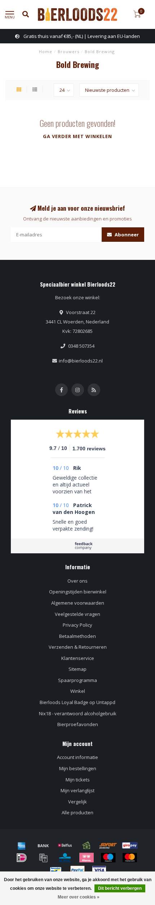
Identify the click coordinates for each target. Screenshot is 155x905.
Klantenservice (77, 658)
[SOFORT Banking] (108, 845)
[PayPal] (77, 870)
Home (45, 51)
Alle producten (77, 812)
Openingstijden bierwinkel (77, 591)
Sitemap (77, 669)
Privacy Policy (77, 625)
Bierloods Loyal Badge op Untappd (77, 702)
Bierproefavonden (77, 724)
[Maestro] (108, 857)
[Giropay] (130, 845)
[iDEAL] (22, 857)
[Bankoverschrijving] (43, 845)
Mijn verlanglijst (77, 790)
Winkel (77, 691)
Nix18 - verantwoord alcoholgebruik (77, 713)
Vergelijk (77, 801)
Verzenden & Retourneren (78, 647)
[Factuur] (43, 857)
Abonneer (126, 234)
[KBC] (65, 857)
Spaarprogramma (77, 680)
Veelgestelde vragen (77, 614)
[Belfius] (65, 845)
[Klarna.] (87, 857)
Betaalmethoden (77, 636)
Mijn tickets (78, 779)
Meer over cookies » (78, 897)
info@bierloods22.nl (81, 360)
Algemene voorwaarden (77, 603)
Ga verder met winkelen (77, 136)
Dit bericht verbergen (120, 888)
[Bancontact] (56, 870)
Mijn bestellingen (77, 768)
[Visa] (99, 870)
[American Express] (22, 845)
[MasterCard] (130, 857)
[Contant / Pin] (87, 845)
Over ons (77, 581)
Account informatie (77, 757)
